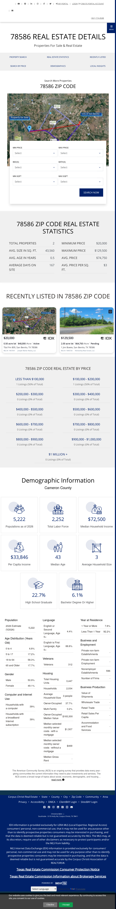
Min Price (17, 147)
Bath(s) (62, 162)
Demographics (58, 66)
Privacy (23, 802)
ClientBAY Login (68, 802)
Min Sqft (17, 176)
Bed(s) (16, 162)
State (44, 796)
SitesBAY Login (89, 802)
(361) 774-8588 (97, 18)
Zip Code (77, 796)
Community (92, 796)
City (65, 796)
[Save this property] (53, 311)
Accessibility (37, 802)
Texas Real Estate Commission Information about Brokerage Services (58, 876)
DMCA (51, 802)
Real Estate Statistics (58, 57)
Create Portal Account (92, 3)
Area (105, 796)
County (55, 796)
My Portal (63, 3)
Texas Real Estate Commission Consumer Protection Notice (58, 869)
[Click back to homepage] (5, 3)
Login (75, 3)
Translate (80, 888)
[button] (111, 28)
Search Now (91, 192)
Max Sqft (63, 176)
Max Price (64, 147)
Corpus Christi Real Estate (23, 796)
